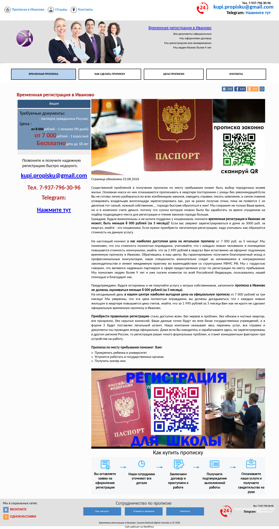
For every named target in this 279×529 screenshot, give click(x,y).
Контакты (236, 74)
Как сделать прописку (110, 74)
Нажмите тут (258, 13)
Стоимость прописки (143, 511)
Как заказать (102, 511)
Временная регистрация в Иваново (179, 28)
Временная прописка (43, 74)
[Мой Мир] (262, 88)
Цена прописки (173, 74)
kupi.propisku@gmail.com (243, 7)
